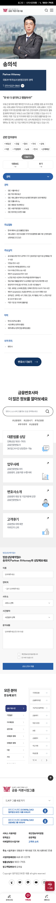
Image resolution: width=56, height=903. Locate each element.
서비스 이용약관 (9, 833)
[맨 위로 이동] (50, 778)
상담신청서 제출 (28, 666)
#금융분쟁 (33, 424)
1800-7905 (47, 2)
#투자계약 (22, 424)
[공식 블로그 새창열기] (20, 882)
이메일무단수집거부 (11, 841)
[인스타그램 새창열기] (44, 882)
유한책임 (32, 837)
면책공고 (6, 837)
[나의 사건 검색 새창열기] (11, 882)
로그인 (20, 2)
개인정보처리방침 (36, 833)
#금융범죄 (16, 420)
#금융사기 (28, 420)
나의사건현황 (31, 2)
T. (11, 85)
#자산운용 (39, 420)
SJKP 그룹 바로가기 (15, 800)
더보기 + (28, 156)
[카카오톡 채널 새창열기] (28, 882)
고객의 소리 (33, 841)
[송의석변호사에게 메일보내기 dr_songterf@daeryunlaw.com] (22, 86)
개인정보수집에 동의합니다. (29, 654)
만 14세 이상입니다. (27, 658)
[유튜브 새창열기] (36, 882)
